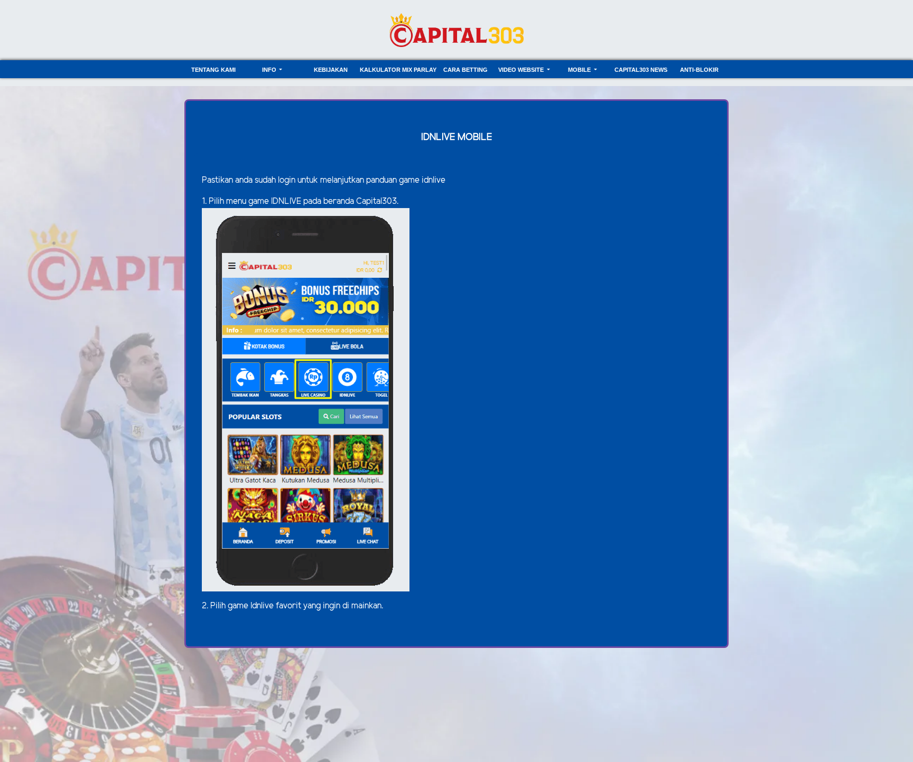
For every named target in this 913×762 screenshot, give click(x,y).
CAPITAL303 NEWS (640, 70)
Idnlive (262, 606)
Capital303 (376, 201)
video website (521, 70)
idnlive (433, 180)
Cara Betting (465, 70)
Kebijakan (331, 70)
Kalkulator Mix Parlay (398, 70)
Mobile (580, 70)
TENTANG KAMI (213, 70)
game (259, 201)
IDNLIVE (287, 201)
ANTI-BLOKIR (699, 70)
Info (270, 70)
